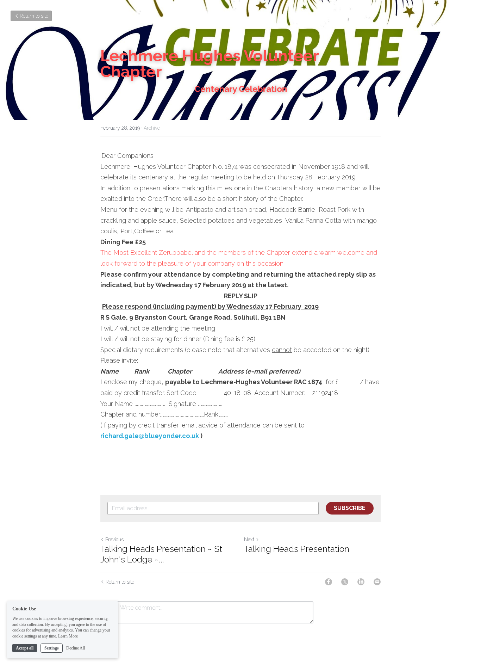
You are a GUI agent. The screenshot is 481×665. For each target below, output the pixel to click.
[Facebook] (328, 581)
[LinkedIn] (360, 581)
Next (249, 539)
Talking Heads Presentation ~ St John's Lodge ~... (161, 554)
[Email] (377, 581)
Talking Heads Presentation (296, 549)
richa (108, 435)
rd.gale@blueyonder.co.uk (157, 435)
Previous (114, 539)
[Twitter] (344, 581)
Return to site (34, 16)
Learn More (68, 636)
